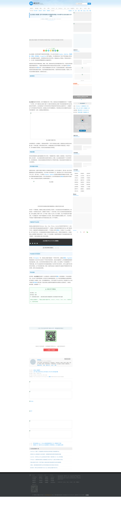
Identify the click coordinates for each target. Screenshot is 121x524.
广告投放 (87, 494)
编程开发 (82, 180)
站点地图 (40, 482)
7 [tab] (85, 99)
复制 (50, 376)
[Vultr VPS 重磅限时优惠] (82, 74)
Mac (52, 19)
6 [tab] (84, 99)
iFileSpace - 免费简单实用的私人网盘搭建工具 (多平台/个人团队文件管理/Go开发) (46, 459)
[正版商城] (77, 232)
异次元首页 (35, 10)
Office (87, 10)
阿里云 (38, 494)
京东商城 (52, 480)
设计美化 (82, 175)
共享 (41, 371)
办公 (43, 371)
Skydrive (52, 174)
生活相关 (82, 184)
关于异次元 (34, 477)
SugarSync (69, 258)
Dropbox (61, 54)
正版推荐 (46, 482)
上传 (34, 371)
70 (49, 48)
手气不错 (40, 478)
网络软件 (48, 10)
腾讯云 (35, 494)
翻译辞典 (88, 188)
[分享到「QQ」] (48, 50)
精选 (90, 10)
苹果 (81, 10)
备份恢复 (88, 184)
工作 (49, 371)
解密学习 (76, 188)
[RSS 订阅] (80, 232)
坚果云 (32, 56)
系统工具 (88, 175)
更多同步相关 (35, 301)
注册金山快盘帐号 (33, 299)
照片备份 (35, 282)
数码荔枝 (52, 478)
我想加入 (77, 482)
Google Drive (43, 56)
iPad (62, 299)
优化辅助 (76, 175)
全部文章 (40, 10)
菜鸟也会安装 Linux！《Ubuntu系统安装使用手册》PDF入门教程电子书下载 (47, 443)
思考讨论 (76, 191)
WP (41, 494)
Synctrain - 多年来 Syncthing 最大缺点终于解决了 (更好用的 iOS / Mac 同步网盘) (46, 456)
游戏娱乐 (82, 173)
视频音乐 (82, 182)
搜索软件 (40, 477)
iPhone (57, 299)
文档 (53, 371)
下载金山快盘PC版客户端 (44, 299)
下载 (53, 48)
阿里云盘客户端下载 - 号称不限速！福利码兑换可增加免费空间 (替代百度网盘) (45, 462)
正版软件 (46, 477)
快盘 (30, 63)
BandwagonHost (49, 494)
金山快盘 (31, 54)
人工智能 (88, 186)
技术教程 (88, 180)
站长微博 (34, 478)
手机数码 (88, 177)
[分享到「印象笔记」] (57, 50)
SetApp (84, 10)
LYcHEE (71, 482)
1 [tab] (79, 99)
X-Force (39, 359)
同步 (69, 65)
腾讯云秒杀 (80, 110)
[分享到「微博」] (44, 50)
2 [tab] (80, 99)
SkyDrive (66, 54)
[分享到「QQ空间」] (51, 50)
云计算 (38, 371)
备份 (38, 67)
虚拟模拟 (76, 186)
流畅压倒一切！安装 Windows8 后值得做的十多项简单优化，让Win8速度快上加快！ (48, 444)
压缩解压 (82, 191)
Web (55, 19)
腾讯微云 (37, 56)
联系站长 (34, 480)
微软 (79, 10)
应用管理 (82, 177)
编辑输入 (82, 188)
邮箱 (55, 365)
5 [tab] (83, 99)
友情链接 (46, 480)
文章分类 (40, 480)
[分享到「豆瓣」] (53, 50)
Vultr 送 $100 (86, 110)
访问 (36, 292)
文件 (51, 371)
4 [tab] (82, 99)
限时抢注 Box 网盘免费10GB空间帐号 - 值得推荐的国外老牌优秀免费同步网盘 (45, 454)
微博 (44, 365)
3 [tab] (81, 99)
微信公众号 (48, 365)
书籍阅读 (82, 186)
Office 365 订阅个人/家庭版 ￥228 (83, 108)
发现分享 (76, 180)
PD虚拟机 (70, 10)
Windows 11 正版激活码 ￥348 (82, 106)
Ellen (68, 482)
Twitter (52, 365)
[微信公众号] (87, 232)
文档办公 (44, 10)
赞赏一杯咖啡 (51, 350)
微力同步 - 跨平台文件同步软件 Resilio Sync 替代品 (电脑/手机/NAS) (43, 467)
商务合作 (82, 80)
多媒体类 (88, 173)
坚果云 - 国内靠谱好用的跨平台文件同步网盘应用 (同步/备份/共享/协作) (44, 465)
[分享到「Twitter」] (55, 50)
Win (50, 19)
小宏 (74, 482)
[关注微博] (84, 232)
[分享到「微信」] (46, 50)
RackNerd (52, 477)
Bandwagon (53, 482)
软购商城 (46, 478)
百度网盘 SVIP (86, 112)
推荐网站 (76, 182)
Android (53, 299)
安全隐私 (76, 184)
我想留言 (34, 482)
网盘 (57, 276)
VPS (73, 10)
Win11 (76, 10)
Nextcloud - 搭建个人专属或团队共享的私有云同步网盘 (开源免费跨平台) (44, 451)
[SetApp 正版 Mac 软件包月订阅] (82, 67)
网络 (57, 371)
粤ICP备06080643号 (58, 494)
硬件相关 (88, 182)
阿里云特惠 (80, 112)
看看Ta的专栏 (39, 365)
